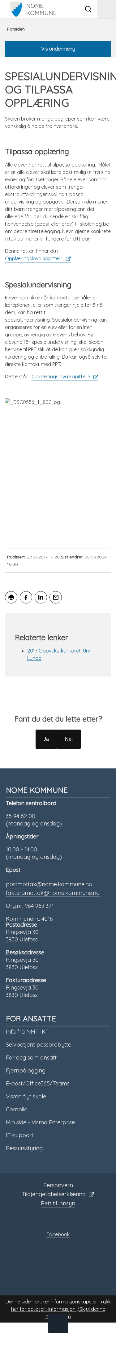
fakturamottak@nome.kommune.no (53, 892)
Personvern (58, 1185)
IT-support (19, 1135)
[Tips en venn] (55, 597)
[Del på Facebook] (26, 597)
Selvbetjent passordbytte (38, 1044)
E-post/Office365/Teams (38, 1083)
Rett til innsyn (58, 1203)
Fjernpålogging (25, 1070)
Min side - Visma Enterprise (40, 1122)
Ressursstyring (24, 1148)
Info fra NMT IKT (27, 1031)
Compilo (17, 1109)
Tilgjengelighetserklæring (54, 1194)
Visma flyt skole (26, 1096)
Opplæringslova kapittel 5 (61, 376)
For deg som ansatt (31, 1057)
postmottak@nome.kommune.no (49, 884)
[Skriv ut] (11, 597)
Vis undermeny (58, 49)
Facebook (58, 1234)
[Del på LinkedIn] (41, 597)
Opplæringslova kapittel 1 (34, 258)
